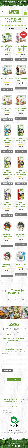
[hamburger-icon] (2, 11)
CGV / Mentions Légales (8, 412)
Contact (4, 409)
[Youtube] (15, 446)
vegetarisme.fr (14, 433)
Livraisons (5, 410)
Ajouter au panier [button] (7, 59)
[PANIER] (25, 13)
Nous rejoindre (6, 414)
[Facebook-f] (12, 446)
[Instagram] (9, 446)
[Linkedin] (19, 446)
